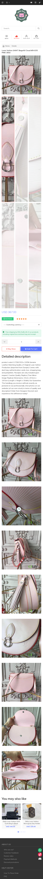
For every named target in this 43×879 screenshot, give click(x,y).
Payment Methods (10, 859)
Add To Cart (31, 349)
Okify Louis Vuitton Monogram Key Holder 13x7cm (32, 823)
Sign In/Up (26, 38)
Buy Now (12, 349)
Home (7, 46)
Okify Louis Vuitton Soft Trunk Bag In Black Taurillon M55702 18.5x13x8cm (11, 824)
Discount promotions (11, 862)
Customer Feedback (11, 853)
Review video (8, 856)
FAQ (5, 876)
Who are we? (9, 850)
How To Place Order (11, 873)
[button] (18, 831)
